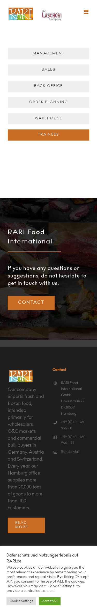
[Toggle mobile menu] (86, 11)
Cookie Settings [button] (21, 601)
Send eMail (70, 452)
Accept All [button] (49, 601)
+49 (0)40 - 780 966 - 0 (73, 425)
